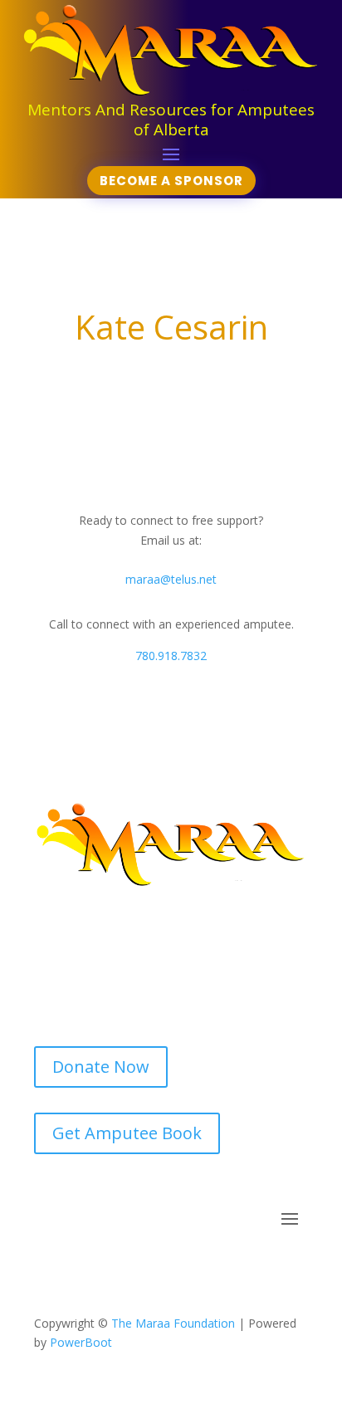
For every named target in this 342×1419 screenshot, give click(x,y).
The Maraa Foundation (173, 1323)
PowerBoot (81, 1342)
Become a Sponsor (171, 180)
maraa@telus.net (171, 579)
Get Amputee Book (127, 1133)
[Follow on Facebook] (154, 1268)
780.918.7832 (171, 655)
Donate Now (100, 1066)
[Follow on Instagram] (187, 1268)
